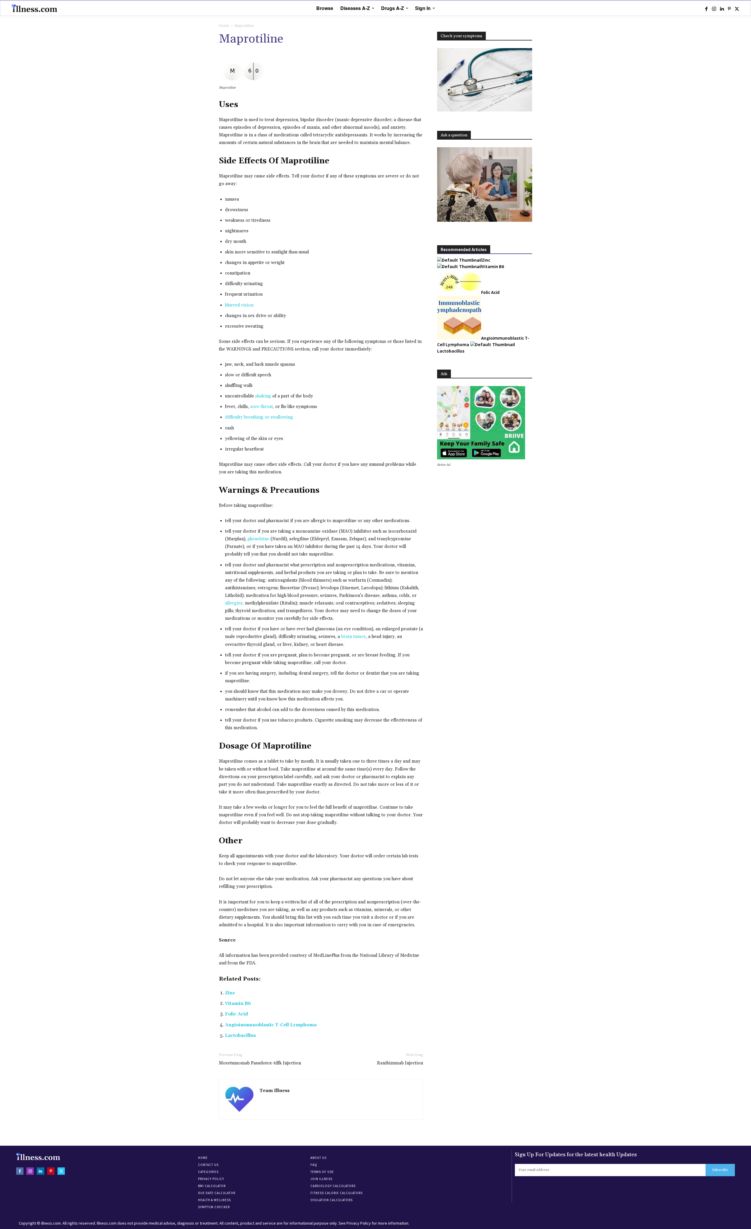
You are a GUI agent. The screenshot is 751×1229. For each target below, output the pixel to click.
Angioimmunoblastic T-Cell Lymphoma (271, 1025)
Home (224, 25)
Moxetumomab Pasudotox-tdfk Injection (260, 1063)
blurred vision (239, 305)
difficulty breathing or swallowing (259, 417)
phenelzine (258, 539)
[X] (737, 8)
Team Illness (275, 1090)
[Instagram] (714, 8)
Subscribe (720, 1170)
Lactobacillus (240, 1035)
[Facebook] (706, 8)
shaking (263, 396)
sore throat (261, 406)
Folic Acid (236, 1014)
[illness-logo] (35, 8)
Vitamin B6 (238, 1003)
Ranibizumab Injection (400, 1063)
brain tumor (353, 636)
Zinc (230, 993)
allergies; (234, 603)
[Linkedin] (721, 8)
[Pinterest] (729, 8)
